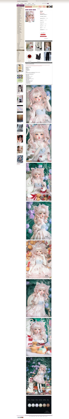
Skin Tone (41, 18)
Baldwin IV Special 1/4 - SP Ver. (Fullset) (19, 132)
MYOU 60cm (19, 37)
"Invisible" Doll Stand (19, 122)
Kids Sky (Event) (19, 28)
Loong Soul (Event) (19, 29)
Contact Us (29, 3)
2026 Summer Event (20, 7)
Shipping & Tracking (33, 416)
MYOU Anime (19, 34)
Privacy (38, 416)
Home (18, 3)
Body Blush (41, 29)
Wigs (18, 51)
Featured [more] (19, 63)
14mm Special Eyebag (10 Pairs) (19, 82)
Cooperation (41, 416)
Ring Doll (18, 45)
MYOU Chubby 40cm (20, 39)
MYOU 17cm (19, 41)
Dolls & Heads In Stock (20, 8)
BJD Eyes (19, 52)
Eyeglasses (19, 53)
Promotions (22, 3)
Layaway (25, 3)
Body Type (41, 14)
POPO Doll (19, 44)
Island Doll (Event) (19, 27)
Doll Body (19, 42)
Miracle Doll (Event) (19, 32)
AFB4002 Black (18, 92)
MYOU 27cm (19, 40)
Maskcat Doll (19, 30)
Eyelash (18, 54)
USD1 (18, 58)
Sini (17, 153)
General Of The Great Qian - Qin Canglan (19, 143)
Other (18, 57)
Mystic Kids (19, 43)
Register (33, 3)
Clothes (18, 55)
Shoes (18, 56)
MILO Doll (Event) (19, 31)
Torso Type (41, 16)
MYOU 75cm (19, 35)
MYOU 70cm (19, 36)
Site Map (44, 416)
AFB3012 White (18, 102)
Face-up (41, 20)
